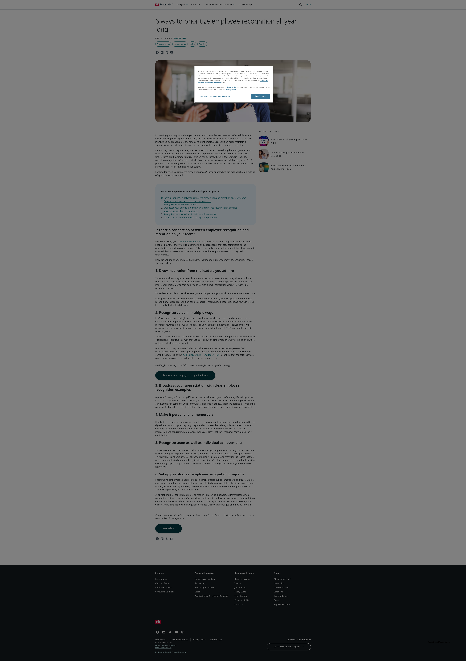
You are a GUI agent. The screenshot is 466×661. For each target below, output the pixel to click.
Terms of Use (231, 87)
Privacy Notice (231, 89)
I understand (260, 96)
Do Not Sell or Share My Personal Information (214, 96)
